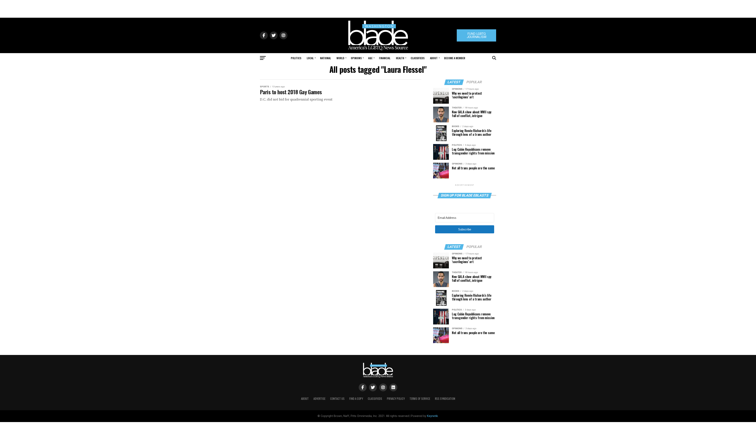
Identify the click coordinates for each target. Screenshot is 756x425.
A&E (370, 58)
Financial (384, 58)
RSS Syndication (445, 398)
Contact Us (337, 398)
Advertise (319, 398)
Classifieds (417, 58)
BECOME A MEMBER (454, 58)
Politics (296, 58)
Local (310, 58)
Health (400, 58)
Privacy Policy (396, 398)
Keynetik (432, 416)
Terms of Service (420, 398)
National (325, 58)
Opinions (356, 58)
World (340, 58)
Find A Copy (356, 398)
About (434, 58)
